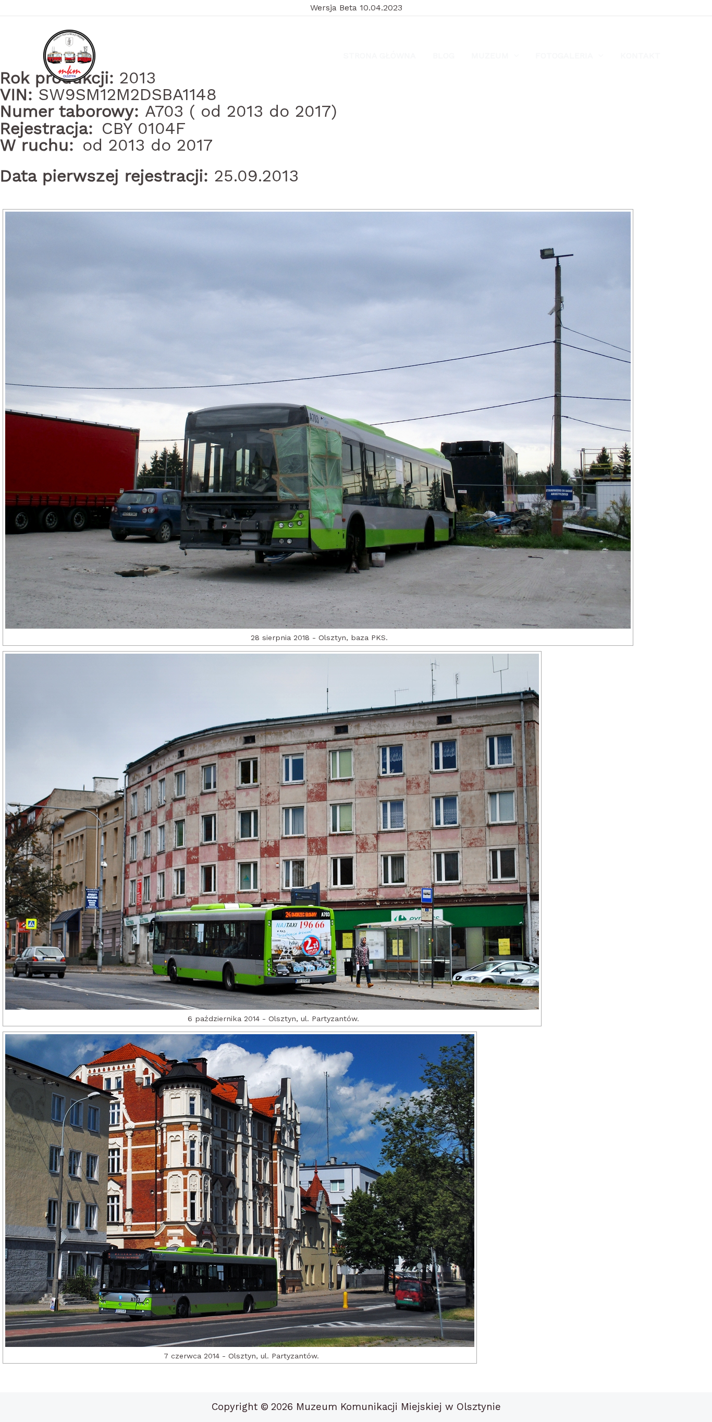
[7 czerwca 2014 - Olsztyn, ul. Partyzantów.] (239, 1190)
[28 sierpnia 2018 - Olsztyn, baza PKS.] (318, 420)
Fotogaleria (564, 55)
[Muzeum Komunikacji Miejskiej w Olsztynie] (69, 56)
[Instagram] (148, 56)
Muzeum (490, 55)
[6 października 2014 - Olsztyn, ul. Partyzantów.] (272, 832)
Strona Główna (379, 55)
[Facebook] (123, 56)
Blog (444, 55)
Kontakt (640, 55)
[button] (514, 56)
